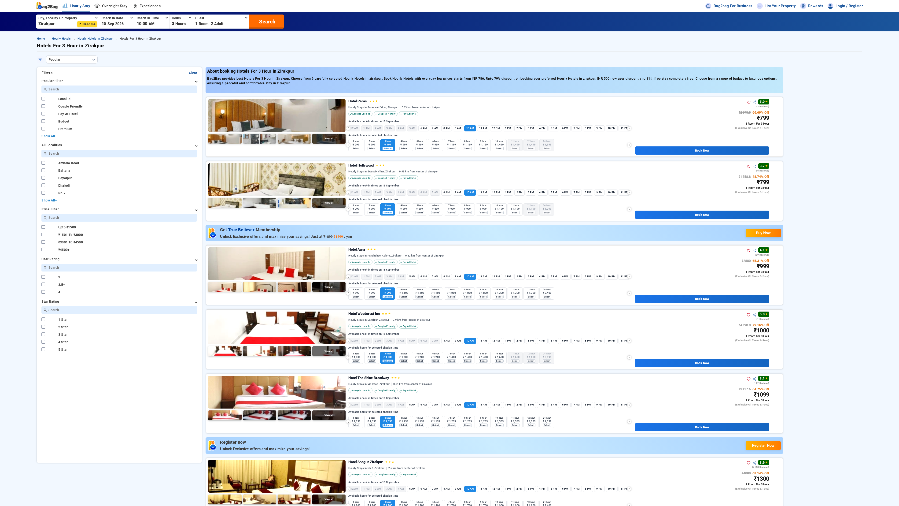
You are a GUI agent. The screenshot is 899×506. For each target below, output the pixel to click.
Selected (387, 148)
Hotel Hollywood (366, 165)
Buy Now (763, 233)
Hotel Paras (363, 101)
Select (356, 148)
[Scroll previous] (348, 128)
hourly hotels (61, 38)
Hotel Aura (362, 249)
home (41, 38)
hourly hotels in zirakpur (95, 38)
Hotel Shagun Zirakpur (371, 462)
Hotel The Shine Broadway (374, 378)
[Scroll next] (629, 128)
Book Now (702, 150)
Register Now (763, 445)
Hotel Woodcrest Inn (369, 314)
